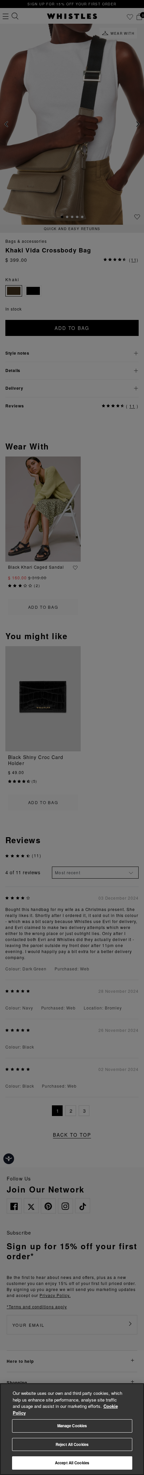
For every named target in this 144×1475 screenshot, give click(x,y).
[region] (72, 1429)
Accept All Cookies (72, 1462)
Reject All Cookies (72, 1444)
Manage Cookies (72, 1425)
